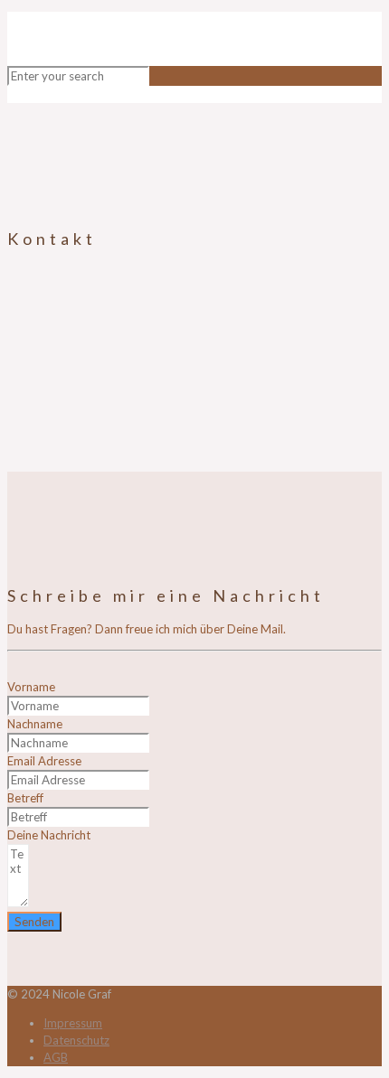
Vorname (31, 687)
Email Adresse (44, 761)
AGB (55, 1057)
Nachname (34, 724)
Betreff (25, 798)
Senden (34, 921)
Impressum (72, 1023)
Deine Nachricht (48, 835)
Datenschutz (76, 1040)
